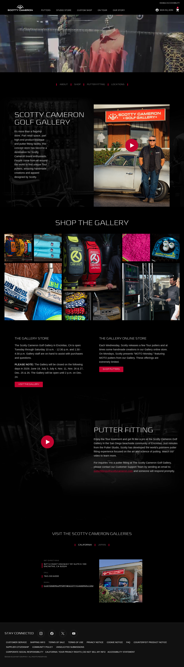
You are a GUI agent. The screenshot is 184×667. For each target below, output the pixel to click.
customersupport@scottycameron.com (68, 586)
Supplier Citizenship (17, 647)
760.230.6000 (51, 576)
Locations (117, 84)
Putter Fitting (96, 84)
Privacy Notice (95, 642)
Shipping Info (37, 642)
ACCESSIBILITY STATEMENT (121, 652)
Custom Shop (84, 10)
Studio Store (63, 10)
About (64, 84)
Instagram (41, 633)
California (85, 545)
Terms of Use (75, 642)
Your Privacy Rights (70, 652)
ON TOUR (102, 10)
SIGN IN (163, 10)
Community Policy (42, 647)
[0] (177, 10)
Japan (102, 545)
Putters (45, 10)
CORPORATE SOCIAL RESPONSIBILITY (24, 652)
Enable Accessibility (170, 3)
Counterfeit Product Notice (150, 642)
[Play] (132, 155)
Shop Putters (111, 369)
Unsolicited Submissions (70, 647)
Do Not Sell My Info (94, 652)
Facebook (51, 633)
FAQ (128, 642)
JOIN (170, 10)
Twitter (62, 633)
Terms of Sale (57, 642)
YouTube (73, 633)
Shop (77, 84)
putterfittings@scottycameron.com (113, 471)
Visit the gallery (28, 384)
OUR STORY (119, 10)
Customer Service (16, 642)
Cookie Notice (115, 642)
